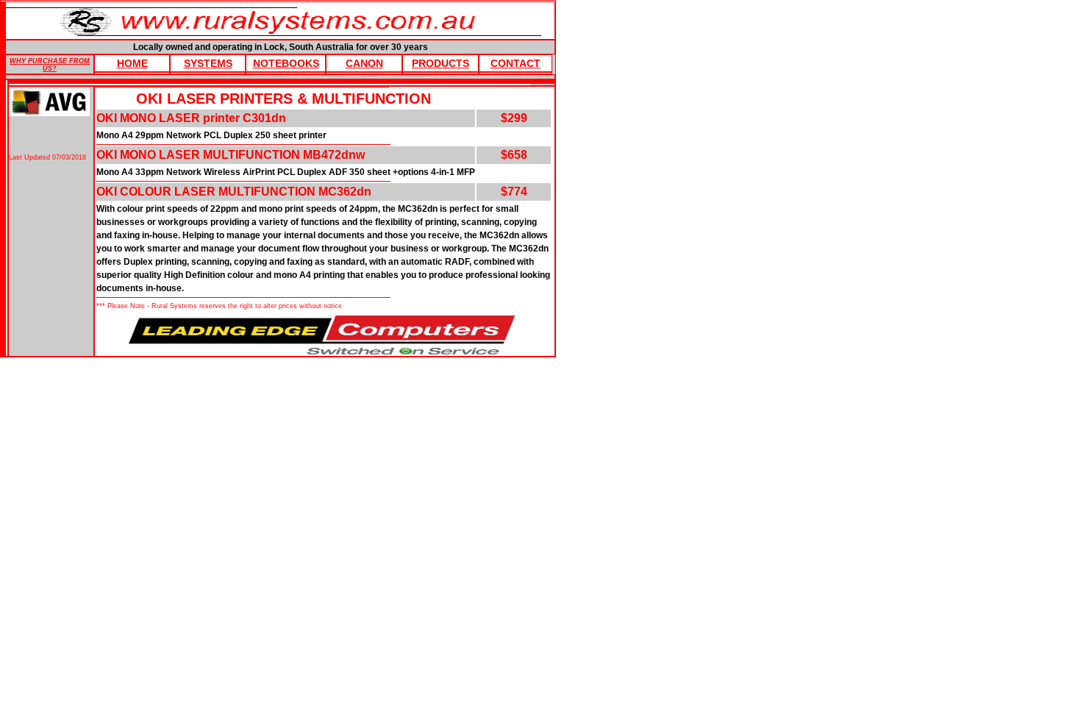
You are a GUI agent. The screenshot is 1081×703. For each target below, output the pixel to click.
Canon (364, 63)
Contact (515, 63)
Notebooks (286, 63)
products (440, 63)
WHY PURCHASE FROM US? (50, 64)
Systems (208, 63)
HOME (132, 63)
